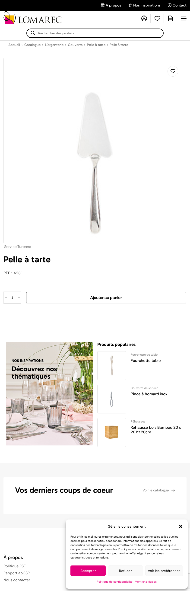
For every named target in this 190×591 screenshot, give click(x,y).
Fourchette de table (144, 355)
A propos (113, 5)
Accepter (88, 570)
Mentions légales (146, 582)
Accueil (14, 44)
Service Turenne (17, 246)
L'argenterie (54, 44)
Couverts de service (144, 388)
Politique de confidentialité (115, 582)
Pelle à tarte (96, 44)
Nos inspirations (147, 5)
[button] (180, 526)
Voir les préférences (164, 570)
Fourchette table (146, 360)
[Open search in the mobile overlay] (95, 33)
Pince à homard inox (149, 394)
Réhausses (138, 421)
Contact (180, 5)
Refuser (125, 570)
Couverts (75, 44)
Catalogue (32, 44)
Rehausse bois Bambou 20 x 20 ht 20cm (156, 430)
